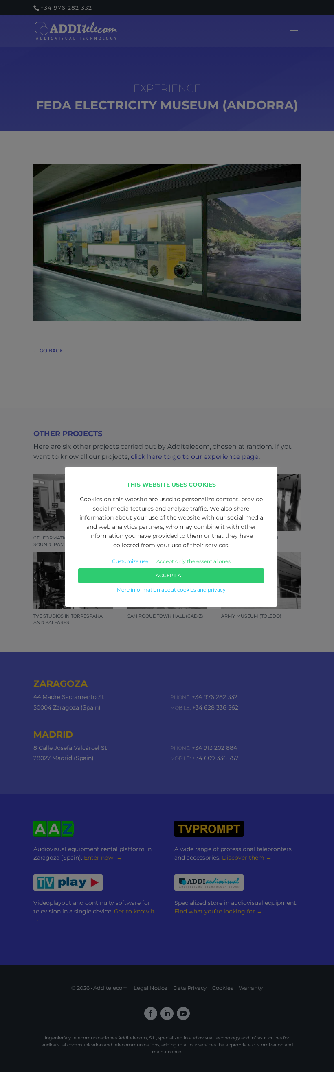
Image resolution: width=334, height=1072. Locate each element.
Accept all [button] (171, 575)
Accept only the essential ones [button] (193, 561)
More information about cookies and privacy (171, 590)
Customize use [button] (130, 561)
